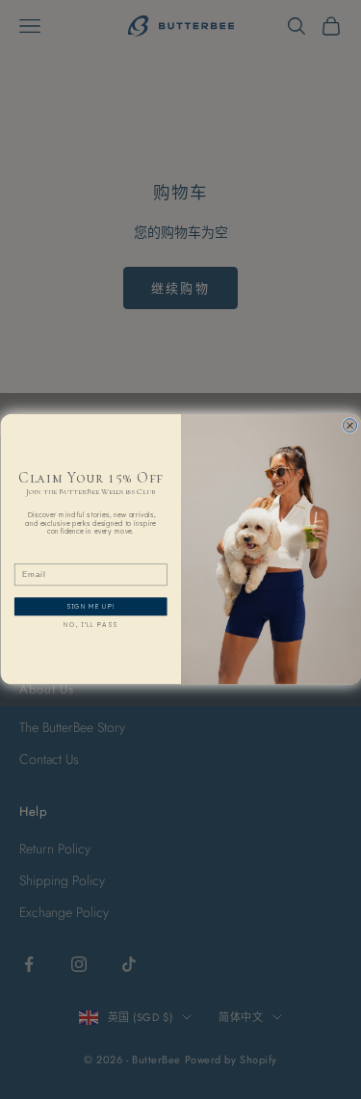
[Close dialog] (349, 425)
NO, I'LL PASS (90, 625)
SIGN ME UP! (90, 607)
